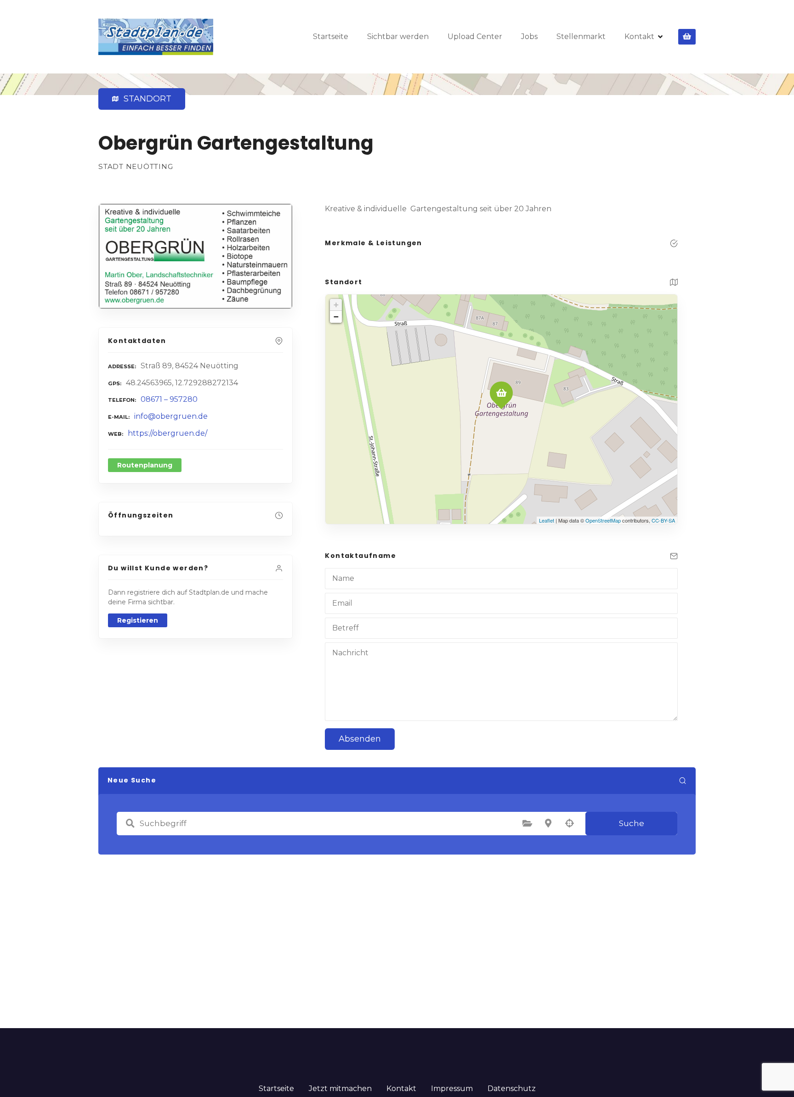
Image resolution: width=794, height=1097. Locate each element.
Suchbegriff (130, 823)
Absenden (360, 739)
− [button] (336, 316)
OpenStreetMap (603, 520)
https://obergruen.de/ (167, 433)
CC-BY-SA (663, 520)
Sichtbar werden (398, 36)
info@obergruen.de (171, 416)
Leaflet (546, 520)
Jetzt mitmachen (340, 1088)
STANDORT (145, 99)
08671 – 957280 (169, 399)
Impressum (452, 1088)
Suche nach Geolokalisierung (569, 823)
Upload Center (475, 36)
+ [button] (336, 304)
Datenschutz (512, 1088)
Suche (631, 823)
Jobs (529, 36)
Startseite (330, 36)
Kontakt (639, 36)
